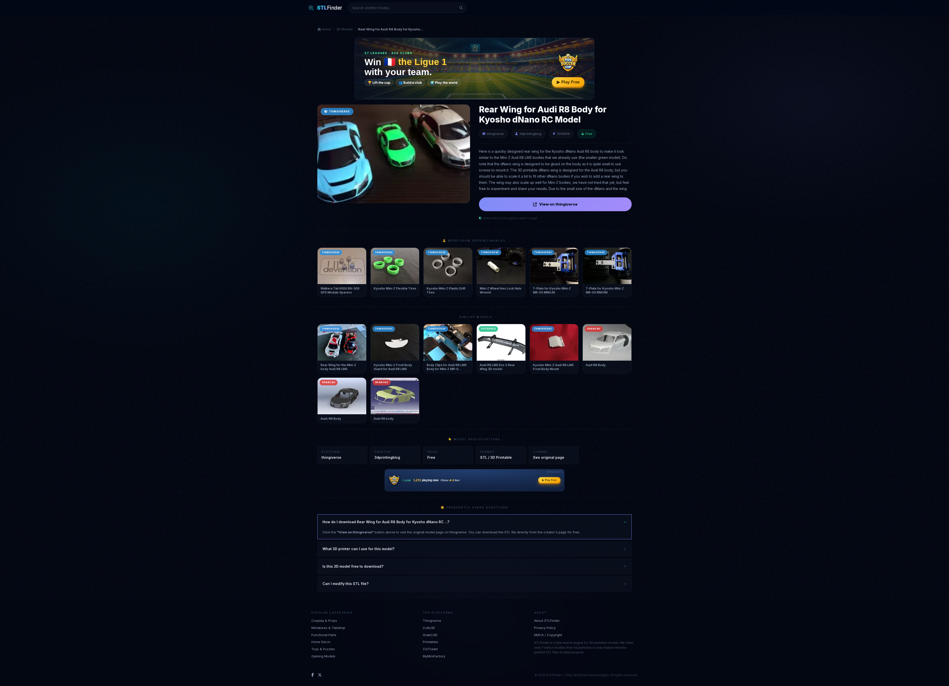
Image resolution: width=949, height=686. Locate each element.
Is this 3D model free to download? (353, 566)
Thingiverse (432, 621)
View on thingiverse (558, 204)
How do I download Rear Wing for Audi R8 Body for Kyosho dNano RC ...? (386, 522)
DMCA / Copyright (548, 635)
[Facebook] (312, 675)
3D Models (344, 29)
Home (326, 29)
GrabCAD (430, 635)
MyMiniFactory (434, 656)
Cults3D (429, 628)
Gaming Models (323, 656)
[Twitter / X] (320, 675)
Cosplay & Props (324, 621)
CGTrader (430, 649)
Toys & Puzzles (323, 649)
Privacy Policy (545, 628)
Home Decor (321, 642)
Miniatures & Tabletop (328, 628)
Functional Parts (323, 635)
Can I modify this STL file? (345, 584)
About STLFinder (547, 621)
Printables (430, 642)
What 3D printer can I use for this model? (358, 549)
